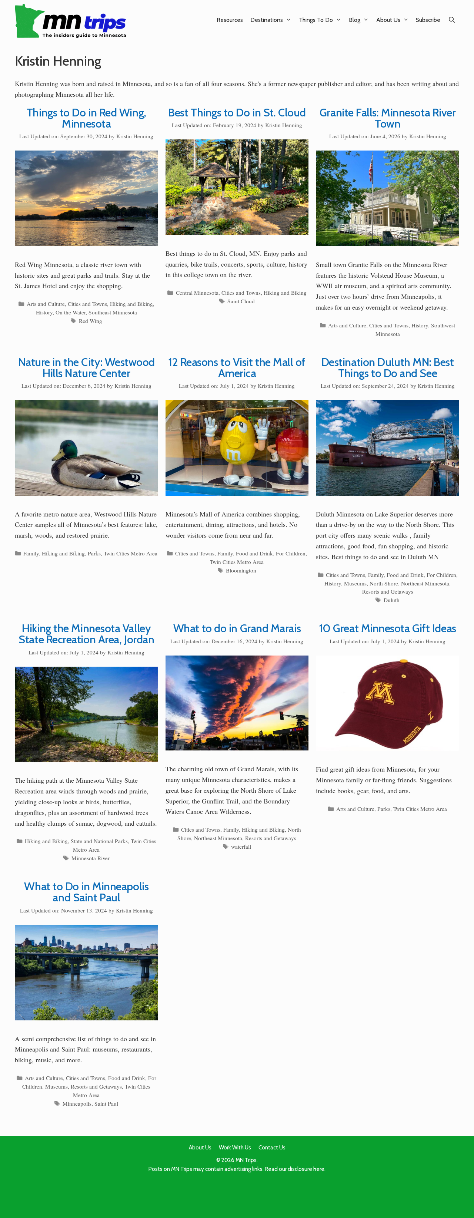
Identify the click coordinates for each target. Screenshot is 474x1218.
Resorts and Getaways (387, 591)
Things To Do (316, 19)
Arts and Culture (46, 303)
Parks (94, 553)
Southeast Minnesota (113, 312)
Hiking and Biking (131, 303)
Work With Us (235, 1147)
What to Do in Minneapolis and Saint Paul (86, 891)
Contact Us (272, 1147)
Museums (355, 583)
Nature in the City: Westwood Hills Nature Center (86, 367)
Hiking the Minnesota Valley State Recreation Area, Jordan (86, 633)
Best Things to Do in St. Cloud (237, 112)
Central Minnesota (197, 292)
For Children (291, 553)
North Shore (384, 583)
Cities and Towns (87, 303)
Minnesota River (90, 858)
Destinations (266, 19)
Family (31, 553)
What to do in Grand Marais (237, 628)
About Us (388, 19)
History (44, 312)
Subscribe (428, 19)
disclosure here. (307, 1169)
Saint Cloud (241, 301)
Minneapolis (77, 1103)
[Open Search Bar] (451, 20)
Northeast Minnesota (425, 583)
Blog (354, 19)
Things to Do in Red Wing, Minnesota (86, 118)
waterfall (241, 846)
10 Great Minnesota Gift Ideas (387, 628)
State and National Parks (99, 841)
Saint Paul (106, 1103)
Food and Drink (254, 553)
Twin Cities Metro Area (130, 553)
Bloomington (241, 570)
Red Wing (90, 320)
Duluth (392, 600)
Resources (230, 19)
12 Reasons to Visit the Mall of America (237, 367)
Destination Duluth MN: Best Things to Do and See (387, 367)
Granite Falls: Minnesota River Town (388, 118)
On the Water (71, 312)
